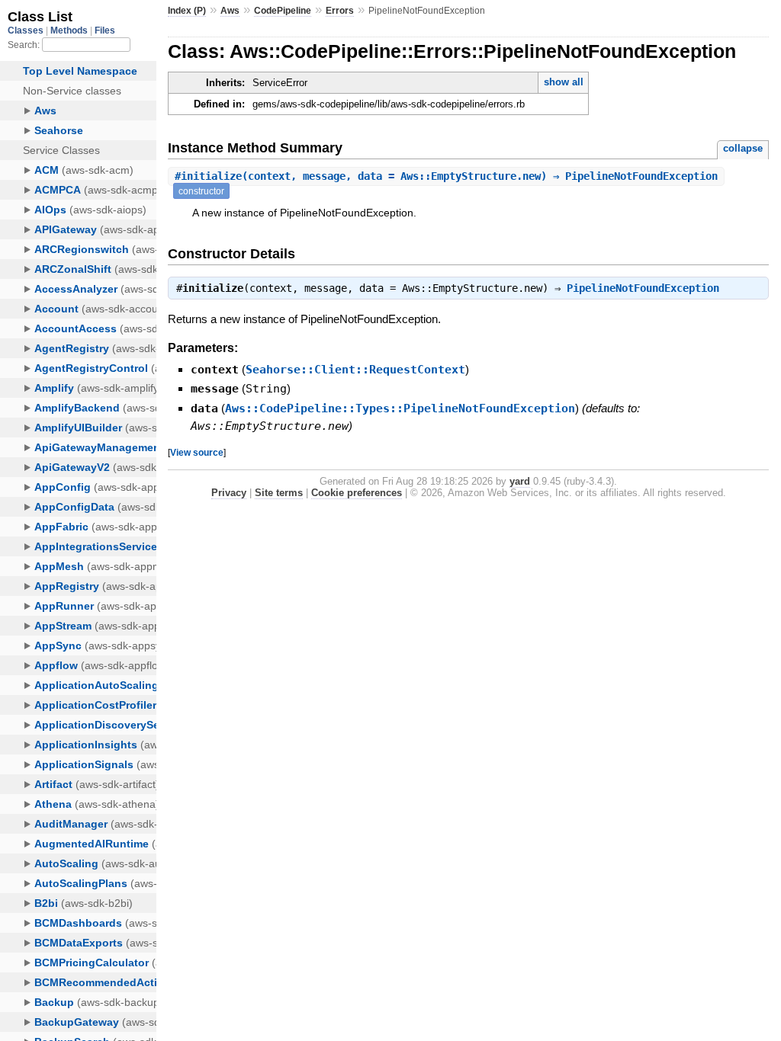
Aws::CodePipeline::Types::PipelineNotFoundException (400, 408)
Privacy (228, 492)
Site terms (279, 492)
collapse (743, 148)
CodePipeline (282, 10)
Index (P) (187, 10)
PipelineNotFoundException (643, 288)
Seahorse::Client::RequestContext (355, 369)
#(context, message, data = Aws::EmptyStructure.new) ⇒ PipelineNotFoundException (446, 176)
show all (563, 82)
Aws (229, 10)
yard (519, 481)
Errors (340, 10)
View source (196, 452)
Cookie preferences (356, 492)
